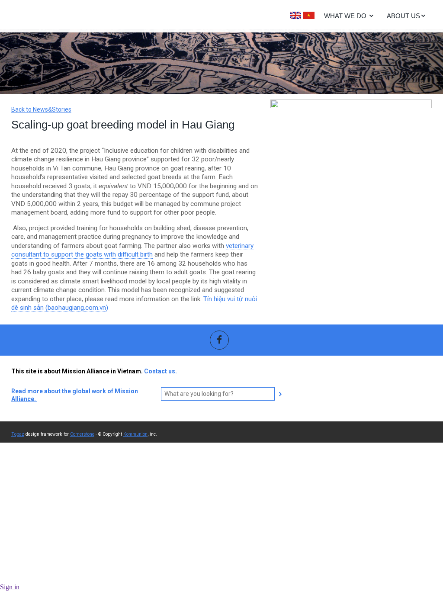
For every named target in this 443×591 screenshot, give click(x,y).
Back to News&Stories (41, 109)
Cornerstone (82, 434)
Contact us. (160, 371)
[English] (295, 15)
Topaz (17, 434)
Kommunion (135, 434)
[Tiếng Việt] (309, 15)
